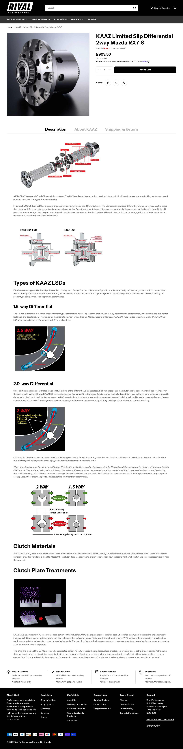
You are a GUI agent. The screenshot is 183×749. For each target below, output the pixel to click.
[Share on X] (116, 83)
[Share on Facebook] (108, 83)
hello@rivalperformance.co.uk (160, 719)
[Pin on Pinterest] (124, 83)
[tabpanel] (91, 398)
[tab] (55, 130)
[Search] (134, 8)
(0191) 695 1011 (153, 726)
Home (9, 27)
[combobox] (91, 8)
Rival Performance (22, 742)
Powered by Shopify (41, 742)
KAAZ (107, 48)
